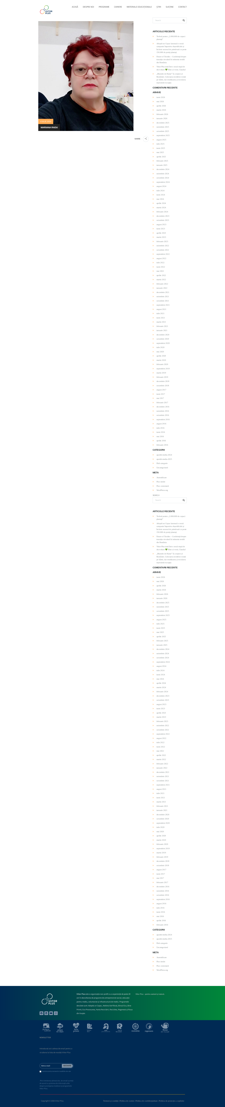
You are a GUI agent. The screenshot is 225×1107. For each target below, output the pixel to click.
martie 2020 (161, 360)
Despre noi (88, 6)
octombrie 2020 (163, 339)
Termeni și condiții (110, 1101)
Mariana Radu (49, 127)
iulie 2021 (160, 313)
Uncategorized (162, 468)
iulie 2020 (160, 347)
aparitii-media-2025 (164, 459)
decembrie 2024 (163, 169)
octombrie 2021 (163, 301)
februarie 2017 (162, 402)
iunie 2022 (161, 267)
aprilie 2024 (161, 203)
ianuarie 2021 (162, 330)
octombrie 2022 (163, 250)
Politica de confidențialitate (147, 1101)
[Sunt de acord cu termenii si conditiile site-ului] (40, 1071)
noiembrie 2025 (163, 127)
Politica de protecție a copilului (171, 1101)
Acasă (75, 6)
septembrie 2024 (163, 182)
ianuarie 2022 (162, 288)
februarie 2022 (162, 284)
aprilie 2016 (161, 441)
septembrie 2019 (163, 369)
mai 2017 (160, 398)
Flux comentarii (163, 486)
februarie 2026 (162, 114)
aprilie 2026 (161, 106)
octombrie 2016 (163, 415)
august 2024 (161, 186)
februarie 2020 (162, 364)
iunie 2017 (161, 394)
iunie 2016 (161, 432)
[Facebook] (41, 1013)
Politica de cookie (127, 1101)
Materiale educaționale (139, 6)
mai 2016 (160, 436)
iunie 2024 (161, 195)
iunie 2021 (161, 318)
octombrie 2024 (163, 178)
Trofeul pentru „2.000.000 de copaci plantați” (171, 37)
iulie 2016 (160, 428)
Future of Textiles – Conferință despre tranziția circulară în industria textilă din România (171, 60)
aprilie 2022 (161, 275)
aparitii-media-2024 (164, 455)
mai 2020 (160, 352)
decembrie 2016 (163, 407)
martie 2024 (161, 207)
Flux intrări (161, 482)
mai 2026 (160, 101)
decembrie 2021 (163, 292)
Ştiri (159, 6)
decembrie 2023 (163, 216)
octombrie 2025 (163, 131)
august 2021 (161, 309)
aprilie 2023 (161, 233)
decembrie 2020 (163, 335)
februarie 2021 (162, 326)
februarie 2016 (162, 445)
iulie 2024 (160, 191)
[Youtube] (51, 1013)
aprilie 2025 (161, 157)
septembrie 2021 (163, 305)
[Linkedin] (46, 1013)
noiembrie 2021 (163, 296)
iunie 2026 (161, 97)
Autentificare (162, 477)
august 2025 (161, 140)
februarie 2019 (162, 377)
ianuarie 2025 (162, 165)
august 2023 (161, 224)
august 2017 (161, 390)
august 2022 (161, 258)
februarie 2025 (162, 161)
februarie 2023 (162, 241)
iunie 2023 (161, 229)
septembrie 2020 (163, 343)
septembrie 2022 (163, 254)
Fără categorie (162, 463)
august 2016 (161, 424)
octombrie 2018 (163, 386)
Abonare (67, 1066)
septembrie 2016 (163, 419)
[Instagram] (56, 1013)
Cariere (118, 6)
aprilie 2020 (161, 356)
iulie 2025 (160, 144)
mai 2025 (160, 152)
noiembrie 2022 (163, 246)
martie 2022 (161, 279)
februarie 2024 (162, 212)
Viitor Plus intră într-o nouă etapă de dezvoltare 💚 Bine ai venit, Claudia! (171, 68)
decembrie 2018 (163, 381)
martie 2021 (161, 322)
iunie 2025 (161, 148)
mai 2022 (160, 271)
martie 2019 (161, 373)
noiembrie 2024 (163, 174)
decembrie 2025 (163, 123)
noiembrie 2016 (163, 411)
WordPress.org (162, 490)
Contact (182, 6)
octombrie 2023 (163, 220)
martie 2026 (161, 110)
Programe (104, 6)
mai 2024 (160, 199)
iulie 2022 (160, 263)
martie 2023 (161, 237)
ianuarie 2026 (162, 118)
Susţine (170, 6)
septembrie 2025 (163, 135)
